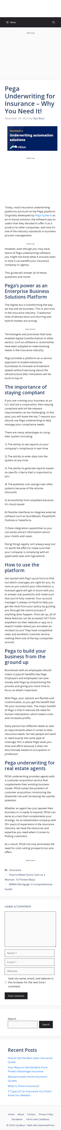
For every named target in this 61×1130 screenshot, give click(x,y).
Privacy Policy (46, 1114)
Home (11, 1114)
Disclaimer (17, 1119)
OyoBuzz (30, 8)
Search (12, 1019)
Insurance (15, 870)
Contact (31, 1114)
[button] (53, 22)
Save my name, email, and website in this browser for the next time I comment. (30, 982)
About (21, 1114)
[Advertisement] (30, 183)
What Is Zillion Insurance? (23, 1086)
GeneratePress (46, 1125)
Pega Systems (43, 215)
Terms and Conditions (37, 1119)
